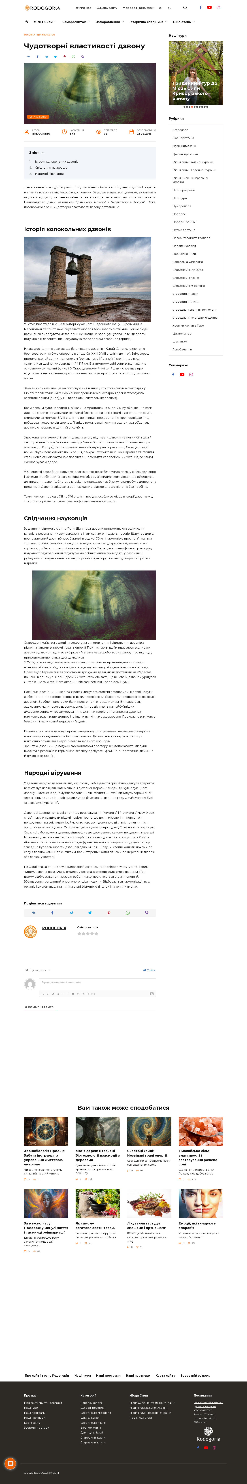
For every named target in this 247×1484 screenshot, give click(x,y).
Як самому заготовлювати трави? (96, 1225)
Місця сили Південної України (194, 170)
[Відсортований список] (62, 994)
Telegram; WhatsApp (204, 1414)
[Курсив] (47, 994)
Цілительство (46, 35)
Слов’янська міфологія (95, 1412)
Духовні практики (185, 154)
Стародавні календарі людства (195, 317)
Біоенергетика (183, 138)
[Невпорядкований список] (68, 994)
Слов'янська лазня (186, 277)
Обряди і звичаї (184, 222)
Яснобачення (182, 349)
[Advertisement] (123, 1067)
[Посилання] (83, 994)
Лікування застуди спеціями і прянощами (146, 1225)
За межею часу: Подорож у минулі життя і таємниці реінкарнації (46, 1227)
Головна (29, 35)
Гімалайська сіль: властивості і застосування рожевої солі (199, 1157)
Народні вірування (49, 173)
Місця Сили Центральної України (190, 180)
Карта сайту (165, 1375)
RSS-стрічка (200, 1422)
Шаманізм (180, 341)
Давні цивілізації (184, 146)
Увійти (151, 970)
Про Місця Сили (184, 254)
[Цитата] (73, 994)
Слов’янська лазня (93, 1422)
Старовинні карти (185, 293)
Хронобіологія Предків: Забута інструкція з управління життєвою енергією (44, 1157)
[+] (93, 993)
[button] (184, 107)
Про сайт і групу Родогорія (47, 1375)
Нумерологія (182, 206)
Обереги (179, 214)
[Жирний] (42, 994)
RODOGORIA (41, 133)
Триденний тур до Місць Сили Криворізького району (194, 91)
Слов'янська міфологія (189, 285)
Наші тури (180, 198)
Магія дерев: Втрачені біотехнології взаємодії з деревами (98, 1155)
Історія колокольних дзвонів (56, 161)
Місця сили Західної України (193, 162)
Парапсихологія (184, 246)
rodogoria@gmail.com (205, 1418)
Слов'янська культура (188, 269)
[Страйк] (57, 994)
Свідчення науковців (51, 167)
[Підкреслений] (52, 994)
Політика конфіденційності (208, 1402)
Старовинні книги (186, 301)
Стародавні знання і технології (194, 309)
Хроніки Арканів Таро (188, 325)
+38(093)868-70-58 (203, 1410)
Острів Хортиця (184, 230)
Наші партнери (138, 1375)
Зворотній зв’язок (195, 1375)
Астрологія (180, 130)
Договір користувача (205, 1406)
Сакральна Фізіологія (188, 262)
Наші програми (184, 190)
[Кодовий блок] (78, 994)
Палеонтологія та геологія (191, 238)
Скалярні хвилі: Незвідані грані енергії (147, 1153)
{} (88, 993)
